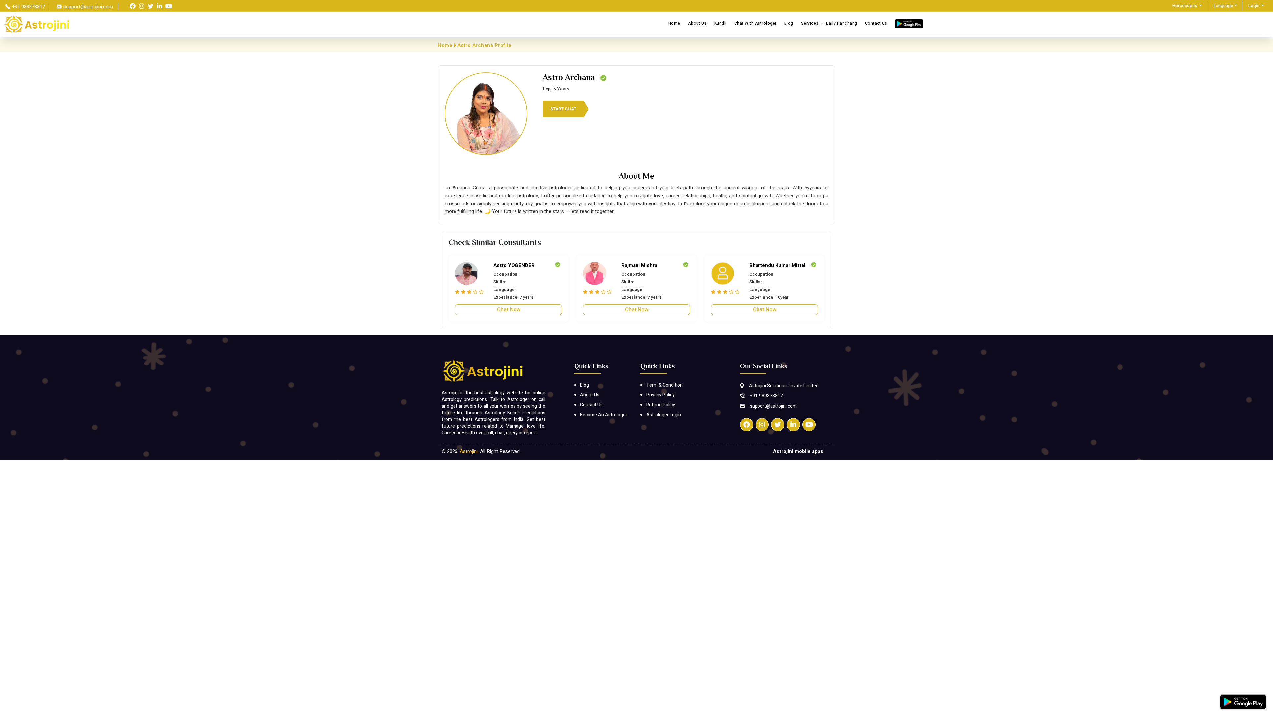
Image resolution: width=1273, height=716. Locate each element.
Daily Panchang (841, 23)
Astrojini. (470, 451)
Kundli (720, 23)
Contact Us (876, 23)
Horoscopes (1185, 5)
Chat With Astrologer (755, 23)
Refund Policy (660, 404)
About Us (697, 23)
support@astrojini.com (773, 406)
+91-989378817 (766, 395)
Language (1223, 5)
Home (674, 23)
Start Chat (563, 109)
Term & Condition (664, 385)
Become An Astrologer (603, 414)
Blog (788, 23)
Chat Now (508, 310)
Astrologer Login (663, 414)
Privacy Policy (660, 394)
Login (1254, 5)
